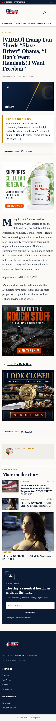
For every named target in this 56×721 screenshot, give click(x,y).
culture (7, 33)
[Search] (44, 12)
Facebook (9, 151)
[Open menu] (51, 12)
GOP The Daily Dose (19, 364)
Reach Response (33, 718)
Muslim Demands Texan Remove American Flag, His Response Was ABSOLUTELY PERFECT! (35, 23)
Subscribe (30, 612)
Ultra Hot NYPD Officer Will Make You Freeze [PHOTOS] (35, 504)
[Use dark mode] (50, 2)
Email (17, 151)
